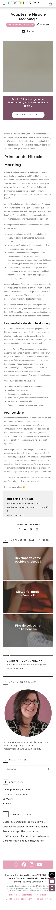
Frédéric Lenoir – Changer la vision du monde (26, 835)
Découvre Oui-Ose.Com (28, 115)
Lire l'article (28, 567)
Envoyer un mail (39, 881)
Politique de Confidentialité (20, 894)
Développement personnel (20, 24)
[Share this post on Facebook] (19, 529)
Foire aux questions (43, 898)
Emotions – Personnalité (15, 794)
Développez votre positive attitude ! (28, 559)
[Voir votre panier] (50, 4)
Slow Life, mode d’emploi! (28, 593)
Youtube (7, 803)
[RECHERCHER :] (28, 769)
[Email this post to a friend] (37, 529)
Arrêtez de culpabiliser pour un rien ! (21, 831)
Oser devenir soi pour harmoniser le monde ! (26, 826)
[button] (52, 888)
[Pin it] (31, 529)
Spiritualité (8, 798)
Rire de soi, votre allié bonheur (28, 627)
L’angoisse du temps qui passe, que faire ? (24, 840)
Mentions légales (41, 894)
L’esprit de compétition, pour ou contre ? (24, 821)
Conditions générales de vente (19, 898)
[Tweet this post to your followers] (25, 529)
